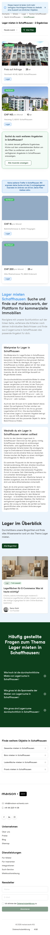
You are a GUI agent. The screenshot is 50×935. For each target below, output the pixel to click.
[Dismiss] (45, 8)
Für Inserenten (8, 862)
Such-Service (8, 869)
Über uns (6, 832)
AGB (36, 929)
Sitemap (5, 843)
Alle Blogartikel (10, 546)
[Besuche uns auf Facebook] (4, 817)
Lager (23, 14)
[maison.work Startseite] (25, 794)
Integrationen (8, 865)
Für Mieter (6, 858)
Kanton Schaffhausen (37, 14)
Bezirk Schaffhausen (12, 17)
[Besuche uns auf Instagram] (15, 817)
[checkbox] (3, 904)
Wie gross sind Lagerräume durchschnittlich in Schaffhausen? (21, 710)
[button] (25, 150)
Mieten (15, 14)
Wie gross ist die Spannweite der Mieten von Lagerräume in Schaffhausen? (20, 694)
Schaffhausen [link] (29, 17)
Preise (4, 836)
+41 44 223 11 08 (11, 808)
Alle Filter (30, 30)
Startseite (6, 14)
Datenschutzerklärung (26, 904)
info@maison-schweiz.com (16, 803)
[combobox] (11, 30)
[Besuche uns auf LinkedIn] (9, 817)
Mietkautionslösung (11, 873)
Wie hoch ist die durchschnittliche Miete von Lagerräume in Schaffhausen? (21, 676)
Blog (4, 839)
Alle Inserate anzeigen (18, 163)
